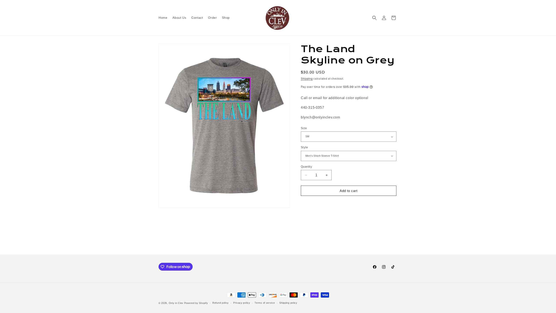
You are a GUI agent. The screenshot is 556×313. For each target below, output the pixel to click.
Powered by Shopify (196, 303)
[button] (374, 18)
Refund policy (220, 302)
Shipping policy (288, 302)
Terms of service (265, 302)
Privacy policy (241, 302)
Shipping (307, 78)
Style (304, 147)
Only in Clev (176, 303)
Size (304, 128)
